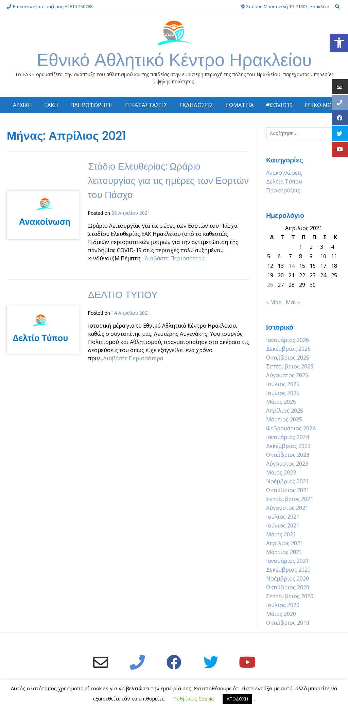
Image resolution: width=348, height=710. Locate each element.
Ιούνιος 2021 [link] (282, 525)
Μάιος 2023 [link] (281, 472)
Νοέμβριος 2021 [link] (287, 481)
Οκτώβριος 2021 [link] (287, 490)
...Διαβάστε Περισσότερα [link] (173, 258)
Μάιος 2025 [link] (281, 401)
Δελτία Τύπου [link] (284, 181)
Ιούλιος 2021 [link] (282, 516)
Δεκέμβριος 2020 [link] (288, 569)
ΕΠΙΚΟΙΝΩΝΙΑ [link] (323, 105)
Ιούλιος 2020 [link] (282, 605)
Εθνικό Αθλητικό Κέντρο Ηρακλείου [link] (174, 59)
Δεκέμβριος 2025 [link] (288, 348)
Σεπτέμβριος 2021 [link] (289, 499)
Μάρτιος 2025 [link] (284, 419)
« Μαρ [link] (274, 302)
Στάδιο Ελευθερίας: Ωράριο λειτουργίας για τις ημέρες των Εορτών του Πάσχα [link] (168, 181)
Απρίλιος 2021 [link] (284, 543)
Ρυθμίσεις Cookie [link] (193, 698)
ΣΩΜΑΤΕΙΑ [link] (239, 105)
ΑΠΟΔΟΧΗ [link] (237, 699)
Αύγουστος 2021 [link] (287, 508)
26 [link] (270, 285)
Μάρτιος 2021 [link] (284, 552)
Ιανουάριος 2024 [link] (287, 437)
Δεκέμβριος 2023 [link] (288, 446)
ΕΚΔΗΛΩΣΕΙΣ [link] (196, 105)
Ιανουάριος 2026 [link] (287, 340)
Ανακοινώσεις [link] (284, 172)
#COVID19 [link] (279, 105)
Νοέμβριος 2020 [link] (287, 578)
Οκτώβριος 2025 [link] (287, 357)
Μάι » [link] (293, 302)
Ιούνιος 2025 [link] (282, 393)
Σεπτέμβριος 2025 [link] (289, 366)
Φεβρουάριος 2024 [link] (290, 428)
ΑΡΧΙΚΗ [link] (22, 105)
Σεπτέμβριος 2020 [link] (289, 596)
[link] (339, 43)
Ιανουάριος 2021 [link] (287, 561)
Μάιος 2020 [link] (281, 614)
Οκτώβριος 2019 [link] (287, 622)
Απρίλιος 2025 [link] (284, 410)
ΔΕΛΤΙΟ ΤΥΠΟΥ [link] (123, 294)
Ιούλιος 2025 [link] (282, 384)
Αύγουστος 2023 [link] (287, 463)
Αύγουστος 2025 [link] (287, 375)
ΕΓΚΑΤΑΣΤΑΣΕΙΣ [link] (146, 105)
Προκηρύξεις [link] (283, 190)
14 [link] (292, 266)
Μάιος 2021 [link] (281, 534)
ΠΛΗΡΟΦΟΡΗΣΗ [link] (91, 105)
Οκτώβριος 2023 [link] (287, 454)
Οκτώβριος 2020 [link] (287, 587)
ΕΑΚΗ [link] (51, 105)
